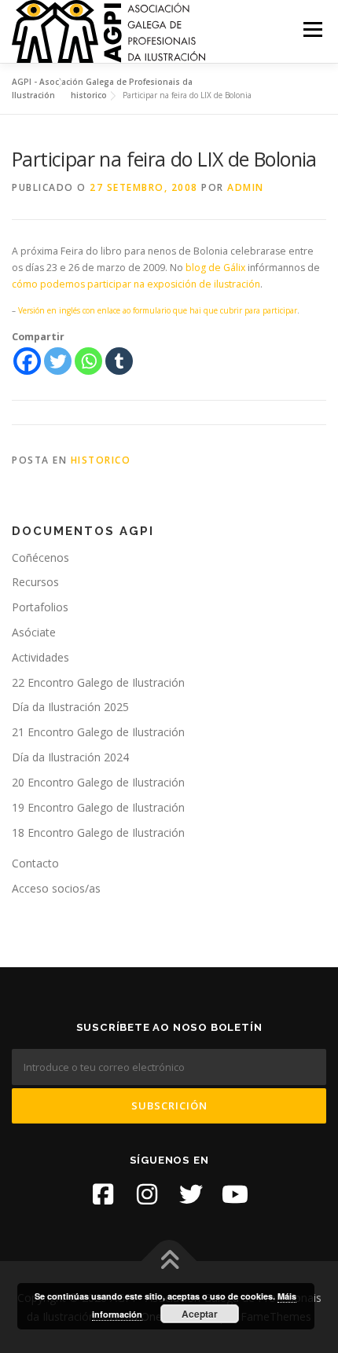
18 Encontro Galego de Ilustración (98, 832)
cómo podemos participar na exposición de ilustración (136, 284)
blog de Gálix (215, 267)
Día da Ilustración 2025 (70, 706)
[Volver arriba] (169, 1261)
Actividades (40, 657)
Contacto (35, 863)
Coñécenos (40, 557)
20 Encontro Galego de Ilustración (98, 782)
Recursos (35, 581)
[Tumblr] (119, 361)
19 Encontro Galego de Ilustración (98, 807)
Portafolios (40, 607)
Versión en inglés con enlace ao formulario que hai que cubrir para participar (157, 310)
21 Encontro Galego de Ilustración (98, 731)
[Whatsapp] (88, 361)
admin (245, 187)
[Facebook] (27, 361)
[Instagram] (147, 1194)
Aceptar (200, 1314)
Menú (312, 29)
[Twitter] (58, 361)
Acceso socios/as (56, 888)
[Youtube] (235, 1194)
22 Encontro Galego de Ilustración (98, 682)
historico (101, 460)
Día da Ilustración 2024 (70, 757)
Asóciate (34, 632)
